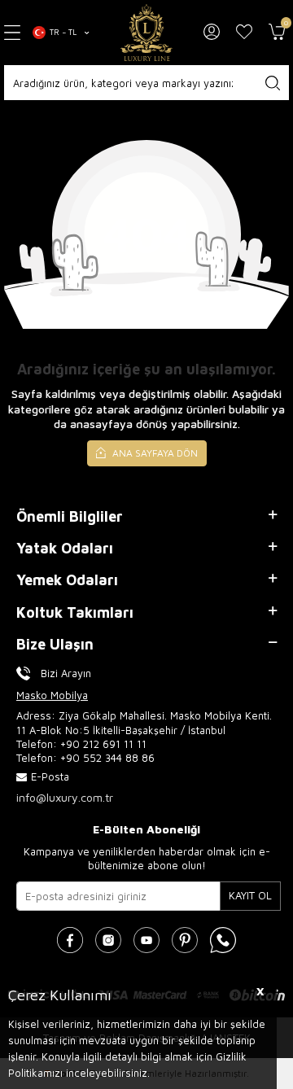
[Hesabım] (211, 33)
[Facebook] (70, 940)
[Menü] (12, 32)
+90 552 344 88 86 (107, 757)
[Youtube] (146, 940)
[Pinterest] (185, 940)
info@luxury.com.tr (64, 797)
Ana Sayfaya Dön (154, 453)
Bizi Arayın (66, 673)
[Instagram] (108, 940)
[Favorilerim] (244, 33)
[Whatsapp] (223, 940)
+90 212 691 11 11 (103, 743)
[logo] (146, 32)
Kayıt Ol (250, 895)
